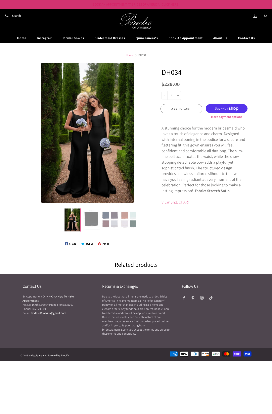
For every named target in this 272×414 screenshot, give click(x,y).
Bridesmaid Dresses (110, 38)
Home (21, 38)
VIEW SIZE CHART (175, 202)
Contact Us (246, 38)
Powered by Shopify (58, 355)
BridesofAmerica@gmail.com (48, 313)
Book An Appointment (185, 38)
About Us (220, 38)
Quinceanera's (147, 38)
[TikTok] (210, 297)
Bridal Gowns (73, 38)
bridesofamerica (37, 355)
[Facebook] (183, 297)
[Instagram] (201, 297)
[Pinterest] (192, 297)
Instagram (45, 38)
